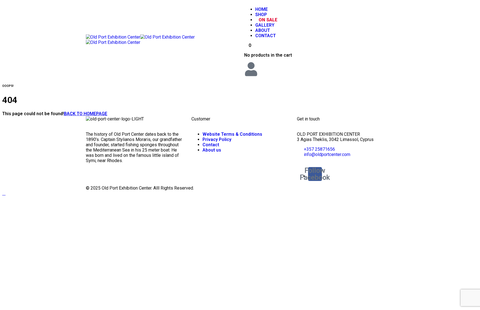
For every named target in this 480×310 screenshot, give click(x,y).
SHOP (261, 14)
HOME (261, 9)
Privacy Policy (216, 139)
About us (211, 150)
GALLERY (264, 25)
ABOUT (262, 30)
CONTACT (265, 35)
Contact (210, 144)
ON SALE (268, 19)
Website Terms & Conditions (232, 134)
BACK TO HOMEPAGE (85, 113)
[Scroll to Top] (4, 193)
